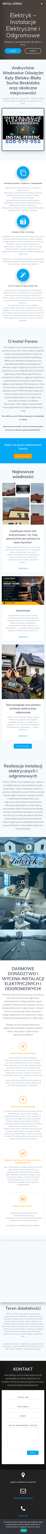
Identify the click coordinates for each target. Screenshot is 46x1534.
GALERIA (13, 51)
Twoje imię (23, 1397)
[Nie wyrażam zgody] (43, 1526)
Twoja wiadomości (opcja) (23, 1425)
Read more (23, 568)
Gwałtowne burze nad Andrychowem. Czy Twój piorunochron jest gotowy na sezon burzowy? (23, 536)
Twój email (23, 1407)
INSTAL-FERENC (12, 3)
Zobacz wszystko (23, 746)
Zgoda (23, 1530)
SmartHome (23, 610)
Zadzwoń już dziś (23, 456)
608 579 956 (23, 1515)
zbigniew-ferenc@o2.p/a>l (23, 1498)
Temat (23, 1416)
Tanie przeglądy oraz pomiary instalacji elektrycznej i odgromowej (23, 708)
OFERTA (33, 51)
